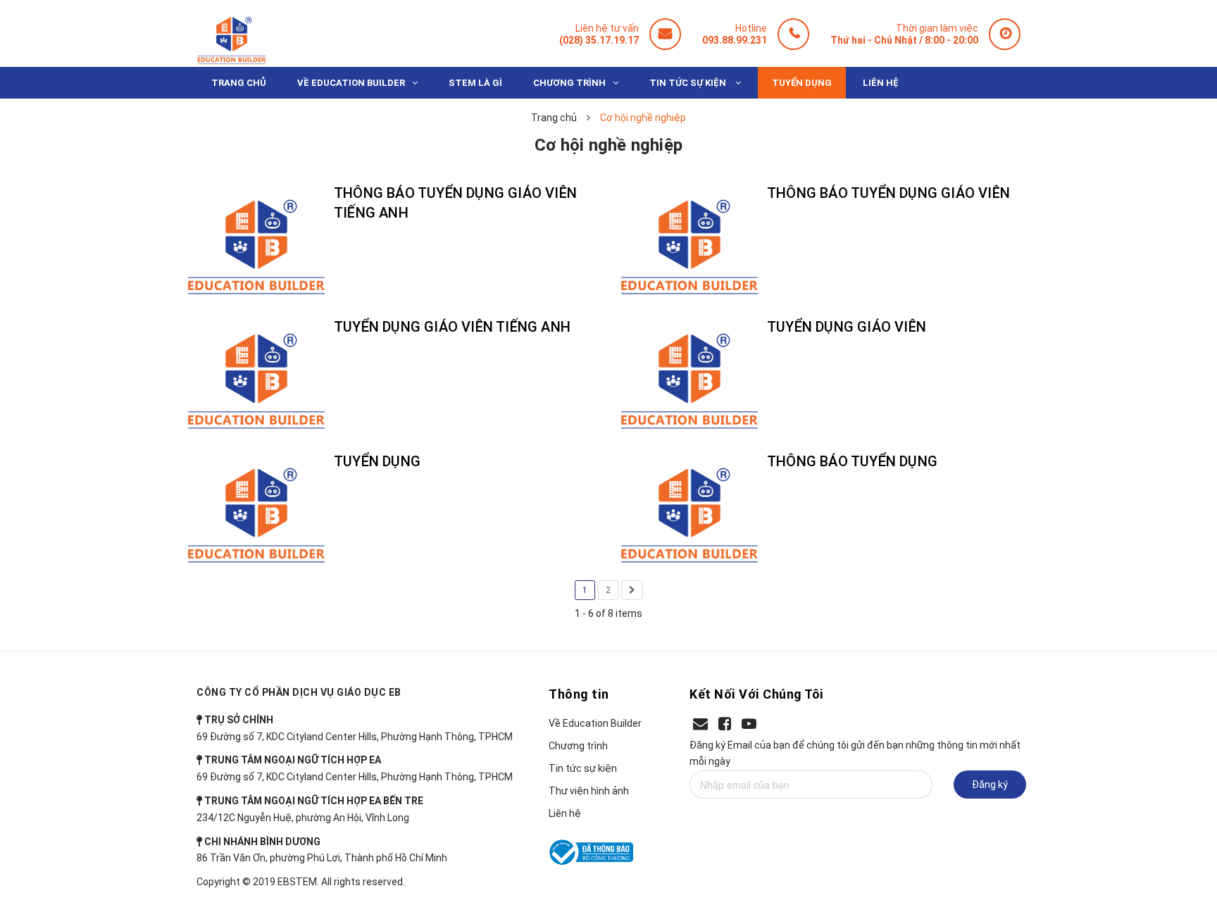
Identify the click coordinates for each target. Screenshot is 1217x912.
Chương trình (578, 745)
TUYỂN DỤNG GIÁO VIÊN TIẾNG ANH (452, 326)
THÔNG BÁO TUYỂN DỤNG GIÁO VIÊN (888, 193)
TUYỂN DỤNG (377, 461)
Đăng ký (990, 784)
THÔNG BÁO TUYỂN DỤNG (852, 461)
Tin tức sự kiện (583, 768)
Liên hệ (565, 813)
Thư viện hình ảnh (589, 791)
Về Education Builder (595, 723)
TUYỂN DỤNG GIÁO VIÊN (846, 326)
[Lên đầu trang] (1181, 831)
